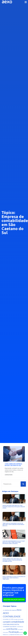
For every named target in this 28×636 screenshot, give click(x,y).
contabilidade (17, 621)
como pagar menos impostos (18, 619)
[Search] (23, 484)
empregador (5, 632)
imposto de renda (14, 634)
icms (9, 634)
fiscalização (14, 632)
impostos (21, 634)
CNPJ (12, 619)
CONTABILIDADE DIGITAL (11, 624)
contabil (6, 622)
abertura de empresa (10, 610)
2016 (4, 610)
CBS (10, 619)
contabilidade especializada (9, 626)
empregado (20, 629)
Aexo (19, 610)
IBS (7, 634)
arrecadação (6, 619)
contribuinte (11, 629)
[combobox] (11, 484)
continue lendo (8, 474)
